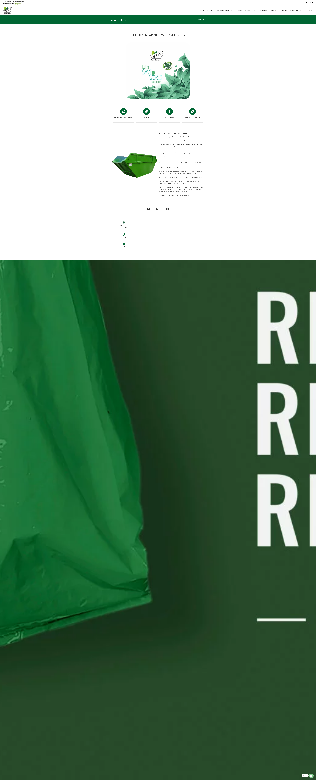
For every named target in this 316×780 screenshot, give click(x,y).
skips (167, 181)
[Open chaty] (311, 776)
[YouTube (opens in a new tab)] (313, 2)
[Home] (197, 19)
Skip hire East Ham (203, 19)
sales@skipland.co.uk (19, 1)
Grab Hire (190, 144)
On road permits (171, 183)
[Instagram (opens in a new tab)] (309, 2)
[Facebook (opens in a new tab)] (307, 2)
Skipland (183, 191)
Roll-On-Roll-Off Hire (179, 144)
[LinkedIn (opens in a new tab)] (311, 2)
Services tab (174, 163)
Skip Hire (171, 144)
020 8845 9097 (8, 1)
